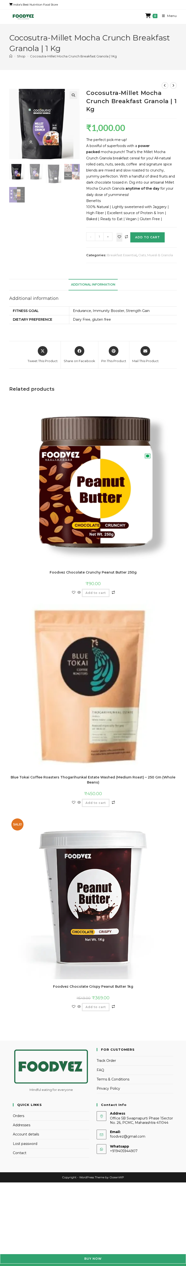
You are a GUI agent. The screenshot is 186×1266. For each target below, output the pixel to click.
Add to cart (147, 237)
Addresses (21, 1125)
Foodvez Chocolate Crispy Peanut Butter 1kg (93, 986)
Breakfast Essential (122, 255)
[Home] (10, 56)
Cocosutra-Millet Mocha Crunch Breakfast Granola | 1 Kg (73, 56)
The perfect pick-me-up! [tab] (106, 140)
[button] (73, 95)
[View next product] (173, 85)
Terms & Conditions (113, 1079)
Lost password (25, 1144)
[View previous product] (165, 85)
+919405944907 (124, 1151)
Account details (26, 1134)
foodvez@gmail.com (127, 1136)
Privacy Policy (108, 1088)
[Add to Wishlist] (119, 237)
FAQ (100, 1070)
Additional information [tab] (93, 284)
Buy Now (93, 1258)
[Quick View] (79, 592)
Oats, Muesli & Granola (155, 255)
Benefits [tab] (93, 201)
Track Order (106, 1060)
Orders (18, 1116)
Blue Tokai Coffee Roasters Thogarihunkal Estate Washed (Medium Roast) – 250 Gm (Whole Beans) (93, 779)
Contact (19, 1153)
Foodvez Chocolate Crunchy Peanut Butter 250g (93, 572)
